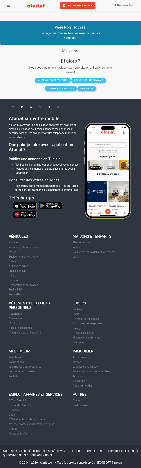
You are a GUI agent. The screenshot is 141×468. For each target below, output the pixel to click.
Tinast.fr (117, 462)
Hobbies (77, 309)
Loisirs (79, 303)
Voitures (14, 242)
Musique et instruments (86, 337)
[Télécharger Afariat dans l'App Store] (25, 205)
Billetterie (78, 342)
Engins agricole (17, 270)
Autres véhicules (18, 266)
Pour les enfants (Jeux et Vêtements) (94, 252)
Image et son (16, 362)
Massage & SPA (18, 433)
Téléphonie (15, 357)
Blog (36, 451)
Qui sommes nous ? (15, 455)
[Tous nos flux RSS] (58, 107)
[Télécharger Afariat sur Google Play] (50, 205)
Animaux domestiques (86, 318)
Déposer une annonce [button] (61, 88)
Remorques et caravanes (23, 284)
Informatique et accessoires (25, 366)
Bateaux (14, 261)
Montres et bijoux (19, 323)
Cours (12, 414)
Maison (77, 362)
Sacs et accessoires (20, 327)
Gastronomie (80, 405)
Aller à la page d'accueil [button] (53, 80)
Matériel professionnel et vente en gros (31, 424)
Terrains (77, 376)
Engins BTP (15, 289)
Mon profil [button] (86, 88)
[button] (13, 107)
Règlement (59, 451)
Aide (6, 451)
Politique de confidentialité (88, 451)
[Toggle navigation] (8, 5)
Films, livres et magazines (87, 323)
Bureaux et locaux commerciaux (91, 371)
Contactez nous (41, 455)
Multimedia (19, 351)
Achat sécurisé (21, 451)
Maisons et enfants (92, 236)
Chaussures (16, 318)
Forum (46, 451)
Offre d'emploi (17, 400)
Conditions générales (123, 451)
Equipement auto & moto (23, 256)
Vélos (12, 275)
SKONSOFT (104, 462)
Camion (13, 280)
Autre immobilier (82, 385)
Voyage (77, 328)
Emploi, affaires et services (35, 394)
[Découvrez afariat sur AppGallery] (25, 213)
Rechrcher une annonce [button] (88, 80)
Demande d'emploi (20, 405)
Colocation (79, 380)
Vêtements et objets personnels (29, 305)
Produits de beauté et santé (25, 332)
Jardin (76, 256)
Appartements (81, 357)
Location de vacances (85, 366)
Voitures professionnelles (23, 247)
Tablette (14, 376)
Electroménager (82, 242)
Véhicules (18, 236)
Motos (12, 252)
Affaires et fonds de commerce (27, 419)
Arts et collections (83, 332)
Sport (76, 314)
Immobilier (83, 351)
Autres (79, 394)
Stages (13, 428)
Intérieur (77, 247)
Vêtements (15, 313)
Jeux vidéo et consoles (22, 371)
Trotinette (14, 294)
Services (14, 410)
